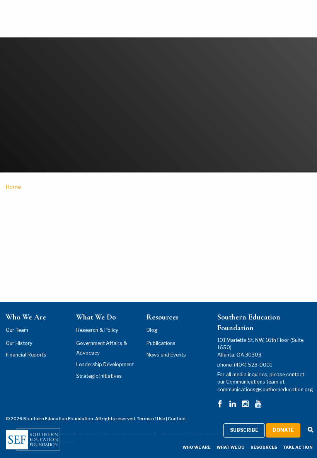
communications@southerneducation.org (265, 389)
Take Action (297, 447)
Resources (264, 447)
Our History (19, 343)
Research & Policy (97, 330)
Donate (283, 430)
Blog (152, 330)
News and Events (166, 355)
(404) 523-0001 (253, 365)
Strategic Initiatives (99, 376)
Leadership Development (105, 364)
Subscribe (244, 430)
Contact (177, 418)
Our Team (17, 330)
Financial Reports (26, 355)
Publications (161, 343)
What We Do (230, 447)
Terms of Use (151, 418)
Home (13, 187)
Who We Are (196, 447)
